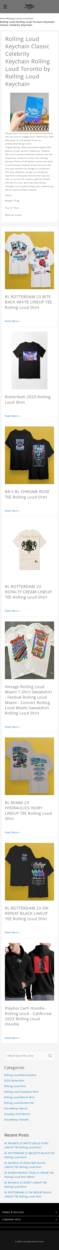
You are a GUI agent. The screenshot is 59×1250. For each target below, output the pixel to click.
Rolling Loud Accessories (19, 18)
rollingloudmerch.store (33, 1242)
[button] (5, 6)
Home (3, 18)
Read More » (12, 321)
